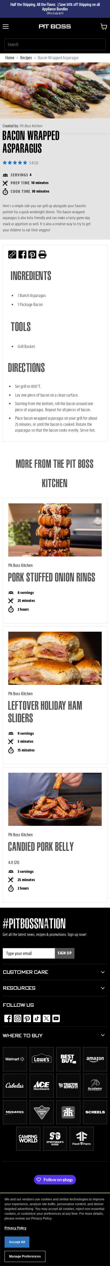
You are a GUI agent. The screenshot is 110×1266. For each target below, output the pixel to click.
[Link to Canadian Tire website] (42, 1122)
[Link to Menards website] (15, 1122)
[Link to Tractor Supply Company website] (68, 1096)
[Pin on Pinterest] (32, 254)
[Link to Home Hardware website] (68, 1122)
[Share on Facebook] (22, 254)
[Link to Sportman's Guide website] (55, 1149)
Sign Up (65, 953)
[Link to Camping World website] (28, 1149)
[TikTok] (35, 1017)
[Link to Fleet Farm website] (82, 1149)
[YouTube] (54, 1017)
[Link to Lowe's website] (42, 1070)
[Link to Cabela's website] (15, 1096)
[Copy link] (12, 254)
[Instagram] (16, 1017)
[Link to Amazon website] (95, 1070)
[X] (45, 1017)
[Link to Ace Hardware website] (42, 1096)
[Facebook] (6, 1017)
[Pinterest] (25, 1017)
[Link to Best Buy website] (68, 1070)
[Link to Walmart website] (15, 1070)
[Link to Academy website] (95, 1096)
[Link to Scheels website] (95, 1122)
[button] (42, 254)
